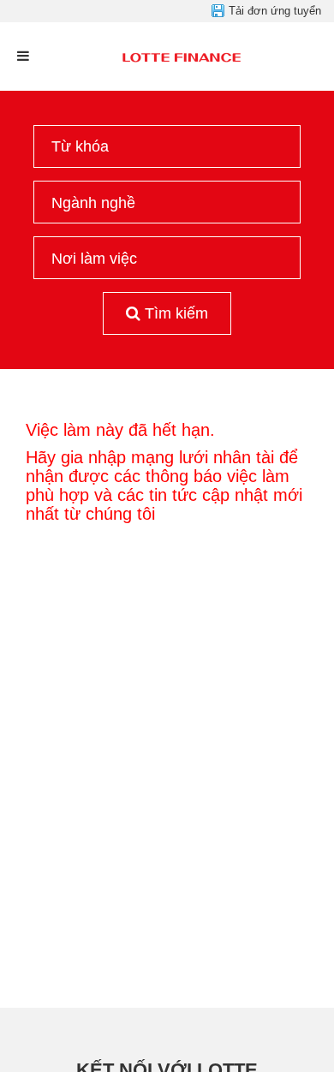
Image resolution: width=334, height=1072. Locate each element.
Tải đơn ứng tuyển (275, 10)
